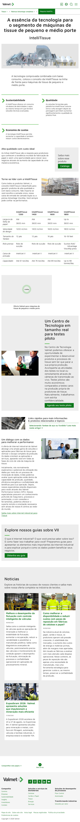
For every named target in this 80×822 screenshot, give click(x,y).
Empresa (4, 794)
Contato (4, 805)
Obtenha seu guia (16, 555)
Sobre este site (17, 812)
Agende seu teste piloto (59, 405)
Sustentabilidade (7, 797)
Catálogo (64, 166)
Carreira (4, 791)
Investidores (5, 802)
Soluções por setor (61, 804)
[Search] (71, 4)
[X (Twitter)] (39, 782)
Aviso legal (28, 812)
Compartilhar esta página (11, 766)
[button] (4, 12)
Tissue (30, 799)
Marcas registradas (40, 812)
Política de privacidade (56, 812)
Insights (4, 799)
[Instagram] (35, 782)
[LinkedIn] (44, 782)
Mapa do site (6, 812)
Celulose (31, 793)
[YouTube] (49, 782)
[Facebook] (30, 782)
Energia (31, 801)
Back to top (40, 767)
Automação (59, 796)
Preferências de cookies (9, 815)
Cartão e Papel (33, 796)
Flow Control (59, 793)
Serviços (31, 804)
